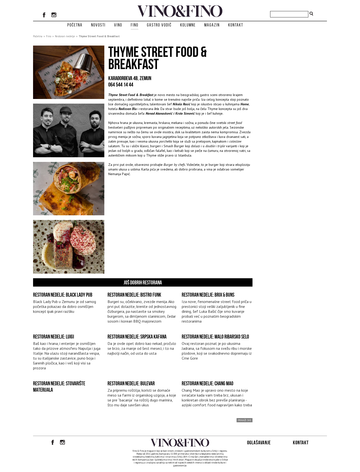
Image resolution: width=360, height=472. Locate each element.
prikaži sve (244, 420)
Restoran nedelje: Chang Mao (207, 383)
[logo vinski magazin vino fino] (180, 15)
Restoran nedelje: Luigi (53, 336)
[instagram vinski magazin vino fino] (53, 15)
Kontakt (235, 25)
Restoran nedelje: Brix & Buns (208, 295)
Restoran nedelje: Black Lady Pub (62, 295)
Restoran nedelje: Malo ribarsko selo (215, 336)
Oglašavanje (259, 442)
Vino (118, 25)
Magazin (212, 25)
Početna (75, 25)
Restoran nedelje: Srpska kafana (137, 336)
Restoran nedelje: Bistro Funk (134, 295)
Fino (134, 25)
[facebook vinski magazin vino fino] (44, 15)
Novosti (98, 25)
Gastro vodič (159, 25)
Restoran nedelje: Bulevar (131, 383)
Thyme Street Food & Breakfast (99, 36)
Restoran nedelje (65, 36)
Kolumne (188, 25)
